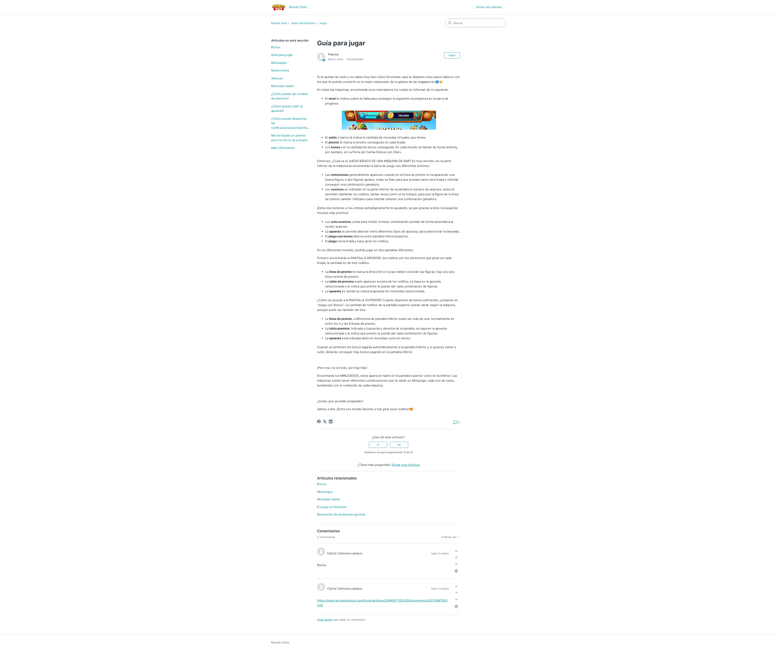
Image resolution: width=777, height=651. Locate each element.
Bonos (275, 47)
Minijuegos (279, 63)
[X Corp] (325, 421)
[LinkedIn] (330, 421)
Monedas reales (282, 86)
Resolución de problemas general (341, 514)
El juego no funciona (331, 507)
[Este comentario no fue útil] (456, 564)
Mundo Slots (279, 23)
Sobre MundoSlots (303, 23)
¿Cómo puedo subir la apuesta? (287, 108)
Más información (283, 148)
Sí (378, 444)
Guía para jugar (282, 55)
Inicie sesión (325, 619)
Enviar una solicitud (489, 7)
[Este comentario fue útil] (456, 551)
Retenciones (280, 70)
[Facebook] (319, 421)
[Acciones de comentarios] (456, 571)
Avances (277, 78)
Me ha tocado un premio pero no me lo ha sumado (289, 137)
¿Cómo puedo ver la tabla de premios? (289, 96)
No (399, 444)
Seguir (452, 55)
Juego (323, 23)
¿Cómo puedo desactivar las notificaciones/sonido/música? (291, 123)
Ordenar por (449, 537)
